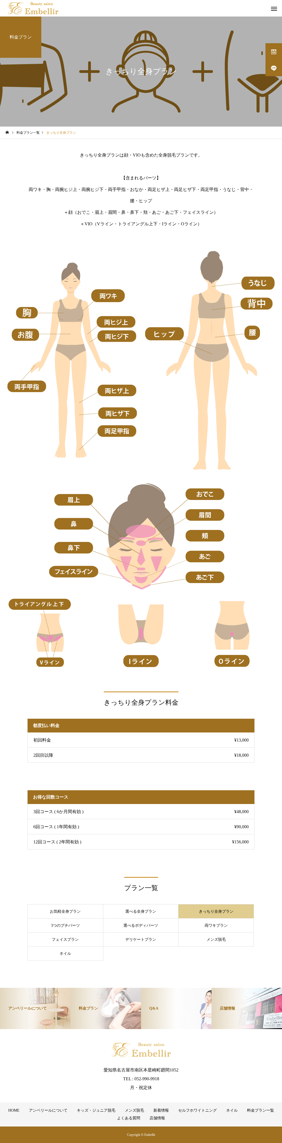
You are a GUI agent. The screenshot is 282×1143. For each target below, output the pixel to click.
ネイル (232, 1110)
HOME (14, 1110)
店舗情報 (157, 1118)
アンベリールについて (48, 1110)
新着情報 (161, 1110)
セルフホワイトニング (197, 1110)
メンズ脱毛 (134, 1110)
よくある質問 (128, 1118)
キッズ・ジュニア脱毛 (96, 1110)
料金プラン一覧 (260, 1110)
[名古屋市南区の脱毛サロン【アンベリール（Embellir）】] (33, 8)
